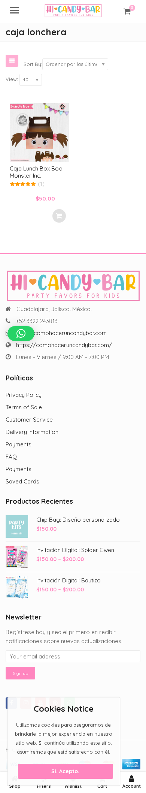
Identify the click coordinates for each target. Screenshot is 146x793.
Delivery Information (32, 431)
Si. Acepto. (65, 771)
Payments (18, 444)
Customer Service (29, 419)
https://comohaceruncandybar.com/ (64, 345)
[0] (127, 11)
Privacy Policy (24, 394)
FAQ (11, 456)
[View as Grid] (12, 61)
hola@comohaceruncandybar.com (62, 333)
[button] (20, 333)
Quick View (42, 168)
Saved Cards (22, 481)
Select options (59, 216)
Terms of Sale (24, 407)
